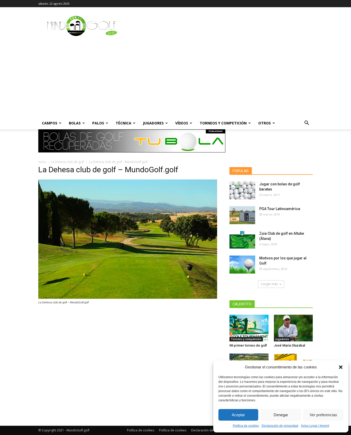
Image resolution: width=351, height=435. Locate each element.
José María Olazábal (289, 345)
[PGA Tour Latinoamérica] (242, 215)
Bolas (75, 123)
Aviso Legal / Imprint (315, 426)
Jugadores (153, 123)
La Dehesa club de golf (67, 162)
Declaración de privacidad (280, 426)
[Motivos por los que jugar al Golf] (242, 265)
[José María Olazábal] (293, 328)
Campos (49, 123)
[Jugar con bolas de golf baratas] (242, 191)
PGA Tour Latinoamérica (279, 209)
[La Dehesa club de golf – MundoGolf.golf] (127, 297)
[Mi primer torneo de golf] (249, 328)
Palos (98, 123)
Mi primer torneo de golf (248, 345)
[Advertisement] (175, 78)
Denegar (281, 415)
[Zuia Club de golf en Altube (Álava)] (242, 240)
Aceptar (238, 415)
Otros (264, 123)
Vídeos (181, 123)
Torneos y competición (223, 123)
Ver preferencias (323, 415)
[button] (340, 367)
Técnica (123, 123)
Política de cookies (246, 426)
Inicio (42, 162)
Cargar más (269, 284)
